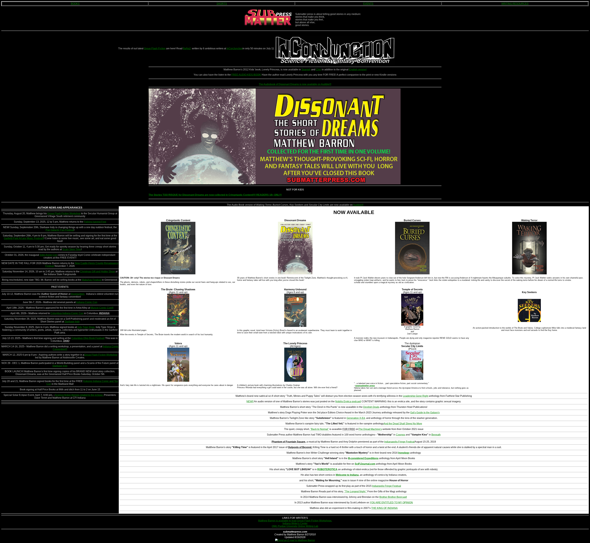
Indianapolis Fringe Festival (399, 441)
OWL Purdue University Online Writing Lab (295, 526)
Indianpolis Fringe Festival (386, 486)
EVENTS (368, 3)
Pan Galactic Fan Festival (60, 230)
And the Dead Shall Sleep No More (403, 423)
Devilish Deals (371, 407)
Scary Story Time (71, 249)
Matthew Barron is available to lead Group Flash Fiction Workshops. (295, 520)
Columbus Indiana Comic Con (67, 313)
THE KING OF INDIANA (384, 508)
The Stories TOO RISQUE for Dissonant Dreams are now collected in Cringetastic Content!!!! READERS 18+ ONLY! (215, 195)
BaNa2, (187, 48)
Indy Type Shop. (86, 327)
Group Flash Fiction (154, 48)
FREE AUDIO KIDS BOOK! (246, 74)
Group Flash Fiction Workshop (64, 213)
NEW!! (250, 401)
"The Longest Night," (355, 491)
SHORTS (221, 3)
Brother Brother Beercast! (393, 497)
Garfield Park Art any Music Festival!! (24, 238)
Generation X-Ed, (356, 418)
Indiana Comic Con (86, 302)
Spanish (306, 69)
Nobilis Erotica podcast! (348, 401)
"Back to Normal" (319, 429)
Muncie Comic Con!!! (102, 307)
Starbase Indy (72, 321)
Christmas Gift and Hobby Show (97, 271)
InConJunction (234, 48)
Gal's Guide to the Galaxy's (425, 412)
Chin (318, 69)
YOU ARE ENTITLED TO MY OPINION (391, 502)
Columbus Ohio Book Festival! (88, 338)
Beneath (436, 434)
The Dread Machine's (370, 429)
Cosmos (400, 434)
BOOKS (75, 3)
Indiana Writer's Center (295, 523)
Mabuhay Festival (91, 279)
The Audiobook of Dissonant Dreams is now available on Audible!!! (295, 84)
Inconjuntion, (78, 294)
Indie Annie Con (48, 255)
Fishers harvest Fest (95, 221)
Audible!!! (358, 205)
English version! (358, 69)
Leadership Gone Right (415, 396)
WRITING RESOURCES (515, 3)
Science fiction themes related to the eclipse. (79, 395)
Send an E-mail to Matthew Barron (296, 540)
